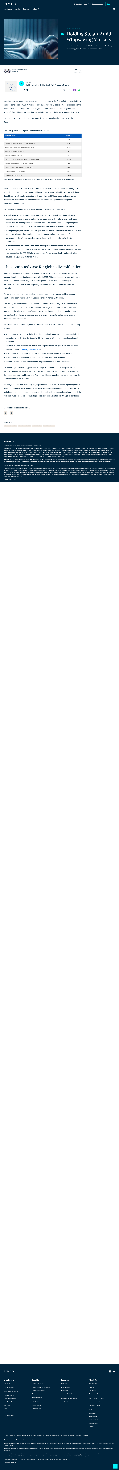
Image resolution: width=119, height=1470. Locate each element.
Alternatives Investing (10, 1398)
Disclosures (7, 441)
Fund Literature (65, 1387)
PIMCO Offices (93, 1416)
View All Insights (37, 1397)
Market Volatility (48, 426)
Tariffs (21, 426)
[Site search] (114, 10)
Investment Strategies (38, 1390)
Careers (91, 1426)
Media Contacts (93, 1423)
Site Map (86, 1435)
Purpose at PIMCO (94, 1405)
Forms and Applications (67, 1394)
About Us (91, 1387)
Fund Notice (64, 1390)
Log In (109, 4)
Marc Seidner (15, 69)
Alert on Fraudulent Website (72, 1435)
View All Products (9, 1387)
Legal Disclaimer (38, 1435)
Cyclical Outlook (36, 1408)
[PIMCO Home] (10, 4)
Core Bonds (7, 1405)
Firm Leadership (93, 1394)
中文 (85, 4)
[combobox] (69, 90)
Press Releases (93, 1420)
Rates (14, 426)
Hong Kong (79, 4)
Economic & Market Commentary (41, 1387)
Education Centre (66, 1402)
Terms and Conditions (23, 1435)
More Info (46, 130)
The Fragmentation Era (30, 349)
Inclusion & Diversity (95, 1402)
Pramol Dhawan (23, 69)
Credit (5, 1408)
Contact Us (92, 1413)
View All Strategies (9, 1415)
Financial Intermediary (97, 4)
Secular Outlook (36, 1405)
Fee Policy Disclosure (53, 1435)
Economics (7, 426)
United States (37, 426)
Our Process (92, 1390)
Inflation (28, 426)
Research (35, 1394)
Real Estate (7, 1412)
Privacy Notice (8, 1435)
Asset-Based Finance (10, 1402)
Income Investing (9, 1395)
